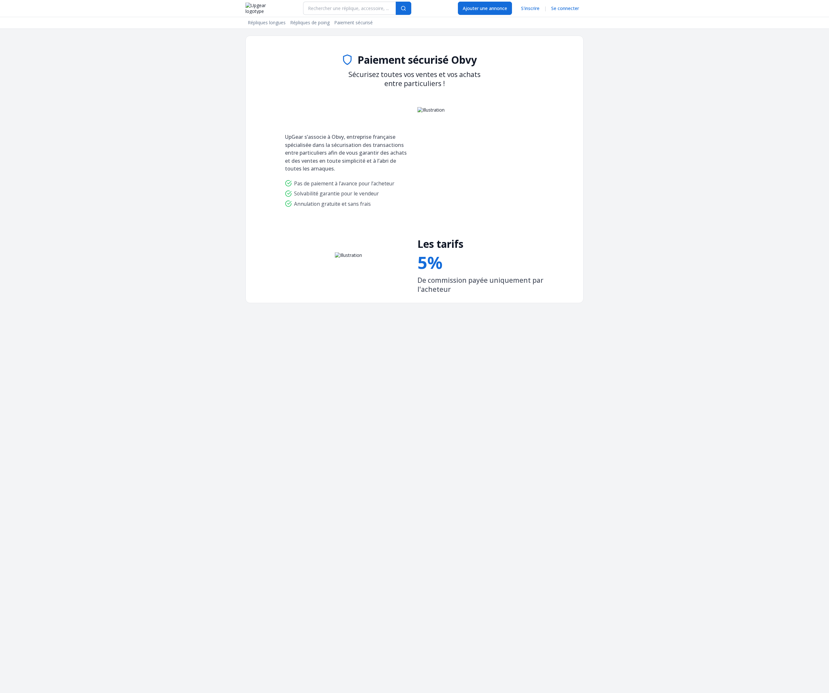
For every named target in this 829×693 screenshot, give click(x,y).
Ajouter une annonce (485, 8)
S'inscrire (530, 8)
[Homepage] (263, 8)
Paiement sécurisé (353, 22)
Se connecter (565, 8)
